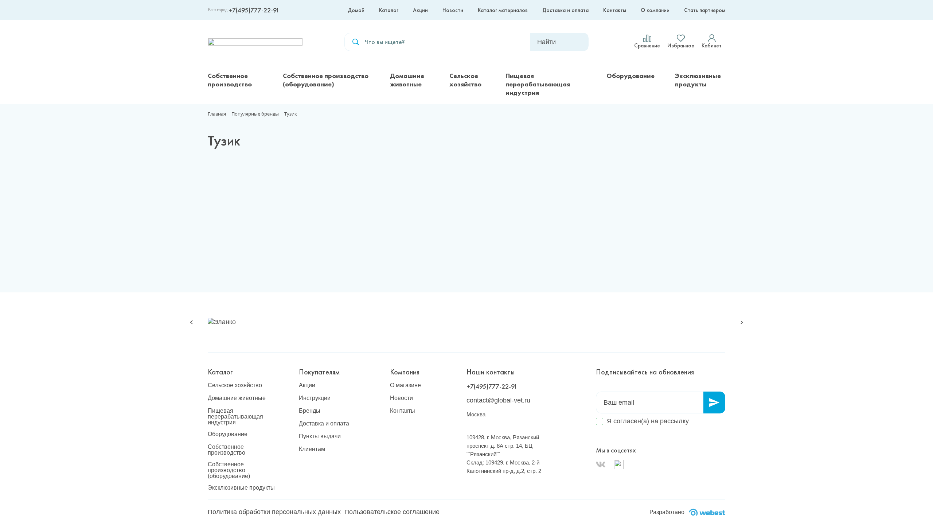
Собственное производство (230, 79)
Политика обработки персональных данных (274, 512)
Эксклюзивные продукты (698, 79)
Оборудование (630, 75)
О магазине (405, 385)
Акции (420, 10)
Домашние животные (407, 79)
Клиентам (312, 449)
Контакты (614, 10)
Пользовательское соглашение (392, 512)
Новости (452, 10)
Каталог (388, 10)
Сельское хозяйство (465, 79)
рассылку (674, 421)
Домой (356, 10)
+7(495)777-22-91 (254, 10)
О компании (655, 10)
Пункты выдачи (320, 436)
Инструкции (315, 398)
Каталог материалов (503, 10)
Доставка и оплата (565, 10)
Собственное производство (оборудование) (325, 79)
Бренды (309, 411)
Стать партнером (704, 10)
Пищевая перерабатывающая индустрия (537, 84)
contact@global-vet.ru (498, 400)
